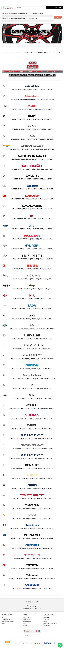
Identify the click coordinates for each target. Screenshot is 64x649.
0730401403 (33, 606)
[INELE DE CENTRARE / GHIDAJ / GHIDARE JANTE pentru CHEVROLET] (32, 145)
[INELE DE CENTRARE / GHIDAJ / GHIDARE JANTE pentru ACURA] (32, 85)
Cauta (58, 17)
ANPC (24, 623)
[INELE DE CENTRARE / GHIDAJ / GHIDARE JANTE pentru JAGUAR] (32, 275)
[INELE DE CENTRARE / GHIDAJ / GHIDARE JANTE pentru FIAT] (32, 215)
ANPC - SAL (25, 625)
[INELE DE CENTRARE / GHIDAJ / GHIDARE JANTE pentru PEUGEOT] (32, 435)
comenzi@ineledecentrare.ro (33, 608)
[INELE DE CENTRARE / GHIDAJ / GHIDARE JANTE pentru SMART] (32, 515)
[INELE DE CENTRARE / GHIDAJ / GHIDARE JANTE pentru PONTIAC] (32, 445)
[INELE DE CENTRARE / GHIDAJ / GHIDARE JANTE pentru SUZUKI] (32, 545)
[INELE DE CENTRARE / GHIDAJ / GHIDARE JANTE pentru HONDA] (32, 235)
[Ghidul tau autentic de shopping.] (17, 643)
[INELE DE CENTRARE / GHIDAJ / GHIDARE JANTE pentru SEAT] (32, 495)
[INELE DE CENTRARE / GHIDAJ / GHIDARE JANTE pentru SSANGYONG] (32, 525)
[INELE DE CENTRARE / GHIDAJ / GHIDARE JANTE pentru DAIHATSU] (32, 195)
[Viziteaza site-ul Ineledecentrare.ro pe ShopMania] (47, 643)
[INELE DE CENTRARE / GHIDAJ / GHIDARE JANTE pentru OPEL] (32, 425)
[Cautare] (42, 7)
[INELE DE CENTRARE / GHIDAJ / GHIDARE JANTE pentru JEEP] (32, 285)
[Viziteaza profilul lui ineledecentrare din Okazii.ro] (7, 643)
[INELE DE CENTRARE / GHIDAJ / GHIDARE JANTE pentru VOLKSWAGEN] (32, 575)
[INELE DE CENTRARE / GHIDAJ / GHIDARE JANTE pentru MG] (32, 385)
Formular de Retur (27, 621)
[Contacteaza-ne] (56, 7)
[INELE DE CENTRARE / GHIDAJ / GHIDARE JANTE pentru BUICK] (32, 125)
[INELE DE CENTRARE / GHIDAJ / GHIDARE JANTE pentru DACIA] (32, 175)
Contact (4, 623)
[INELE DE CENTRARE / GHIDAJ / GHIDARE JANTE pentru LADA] (32, 305)
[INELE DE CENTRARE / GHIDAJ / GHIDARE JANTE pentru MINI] (32, 395)
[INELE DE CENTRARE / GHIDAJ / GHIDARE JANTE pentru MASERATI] (32, 355)
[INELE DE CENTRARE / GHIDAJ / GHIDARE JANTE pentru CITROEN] (32, 165)
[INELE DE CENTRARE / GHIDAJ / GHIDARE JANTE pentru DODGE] (32, 205)
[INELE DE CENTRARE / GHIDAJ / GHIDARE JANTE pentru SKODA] (32, 505)
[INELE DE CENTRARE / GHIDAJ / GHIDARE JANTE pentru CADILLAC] (32, 135)
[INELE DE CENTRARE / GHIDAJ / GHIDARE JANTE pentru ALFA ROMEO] (32, 95)
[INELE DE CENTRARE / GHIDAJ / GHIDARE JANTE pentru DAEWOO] (32, 185)
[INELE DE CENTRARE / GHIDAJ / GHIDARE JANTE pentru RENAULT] (32, 465)
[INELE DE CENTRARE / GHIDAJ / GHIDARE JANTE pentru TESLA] (32, 555)
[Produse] (48, 8)
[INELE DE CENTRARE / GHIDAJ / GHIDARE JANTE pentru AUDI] (32, 105)
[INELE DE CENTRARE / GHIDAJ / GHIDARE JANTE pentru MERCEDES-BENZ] (32, 375)
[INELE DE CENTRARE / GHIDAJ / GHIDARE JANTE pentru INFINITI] (32, 255)
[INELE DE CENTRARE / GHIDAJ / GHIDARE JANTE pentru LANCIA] (32, 315)
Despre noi (4, 617)
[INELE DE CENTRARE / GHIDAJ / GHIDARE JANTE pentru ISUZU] (32, 265)
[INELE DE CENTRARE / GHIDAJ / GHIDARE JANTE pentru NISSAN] (32, 415)
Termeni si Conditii (6, 619)
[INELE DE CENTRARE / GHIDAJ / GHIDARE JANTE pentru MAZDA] (32, 365)
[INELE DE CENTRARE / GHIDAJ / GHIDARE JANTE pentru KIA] (32, 295)
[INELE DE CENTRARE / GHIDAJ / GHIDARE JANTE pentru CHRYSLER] (32, 155)
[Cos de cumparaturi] (60, 7)
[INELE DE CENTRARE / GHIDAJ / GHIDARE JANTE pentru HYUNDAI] (32, 245)
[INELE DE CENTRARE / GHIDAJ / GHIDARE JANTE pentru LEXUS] (32, 335)
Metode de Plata (27, 617)
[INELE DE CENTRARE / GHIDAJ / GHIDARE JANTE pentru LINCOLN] (32, 345)
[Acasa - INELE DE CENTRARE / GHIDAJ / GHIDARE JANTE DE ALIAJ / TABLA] (7, 7)
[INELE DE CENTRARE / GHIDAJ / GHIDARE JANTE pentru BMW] (32, 115)
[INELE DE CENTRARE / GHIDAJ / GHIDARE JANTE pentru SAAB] (32, 485)
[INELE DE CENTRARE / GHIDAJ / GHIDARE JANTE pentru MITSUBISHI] (32, 405)
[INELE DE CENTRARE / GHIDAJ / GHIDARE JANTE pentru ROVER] (32, 475)
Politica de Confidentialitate (8, 621)
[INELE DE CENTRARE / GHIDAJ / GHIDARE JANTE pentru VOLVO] (32, 585)
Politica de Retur (26, 619)
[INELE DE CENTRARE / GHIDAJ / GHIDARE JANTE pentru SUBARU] (32, 535)
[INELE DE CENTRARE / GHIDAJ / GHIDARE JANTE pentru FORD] (32, 225)
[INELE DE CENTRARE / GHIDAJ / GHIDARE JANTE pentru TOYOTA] (32, 565)
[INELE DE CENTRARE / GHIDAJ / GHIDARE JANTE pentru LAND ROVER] (32, 325)
